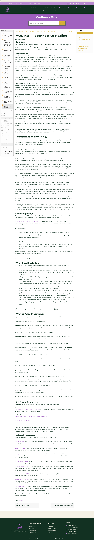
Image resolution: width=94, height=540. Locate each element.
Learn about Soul (32, 526)
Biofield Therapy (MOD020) (22, 466)
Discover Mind (32, 528)
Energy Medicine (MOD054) (22, 474)
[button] (68, 4)
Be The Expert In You (36, 8)
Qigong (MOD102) (20, 448)
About (44, 10)
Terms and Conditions (52, 530)
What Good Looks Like (83, 44)
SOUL (20, 500)
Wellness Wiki (23, 8)
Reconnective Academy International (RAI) (26, 221)
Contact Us (53, 10)
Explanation (80, 35)
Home (15, 8)
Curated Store (50, 526)
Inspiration (72, 8)
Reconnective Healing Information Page (26, 424)
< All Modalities (19, 31)
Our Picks (63, 8)
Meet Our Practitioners (52, 528)
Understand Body (32, 530)
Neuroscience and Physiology (84, 39)
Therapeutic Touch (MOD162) (23, 454)
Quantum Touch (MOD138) (22, 479)
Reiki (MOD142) (19, 441)
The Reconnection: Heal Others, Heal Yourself (27, 409)
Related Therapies (81, 50)
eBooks (47, 8)
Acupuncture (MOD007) (21, 486)
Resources (80, 8)
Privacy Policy (50, 532)
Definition (80, 32)
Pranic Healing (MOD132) (22, 461)
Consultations (54, 8)
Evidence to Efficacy (82, 37)
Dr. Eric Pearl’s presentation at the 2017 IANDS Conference (31, 416)
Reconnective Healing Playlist (23, 420)
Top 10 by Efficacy (33, 532)
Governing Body (81, 41)
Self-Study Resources (82, 48)
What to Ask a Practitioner (83, 46)
